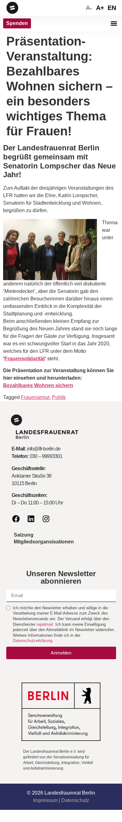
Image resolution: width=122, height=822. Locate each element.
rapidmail (45, 624)
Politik (59, 397)
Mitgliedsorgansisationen (44, 541)
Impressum (45, 800)
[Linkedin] (30, 518)
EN (112, 7)
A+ (100, 7)
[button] (114, 23)
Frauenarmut (35, 397)
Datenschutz (75, 800)
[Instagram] (45, 518)
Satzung (23, 534)
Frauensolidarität (24, 358)
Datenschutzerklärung (32, 640)
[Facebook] (15, 518)
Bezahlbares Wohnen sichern (38, 385)
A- (89, 7)
